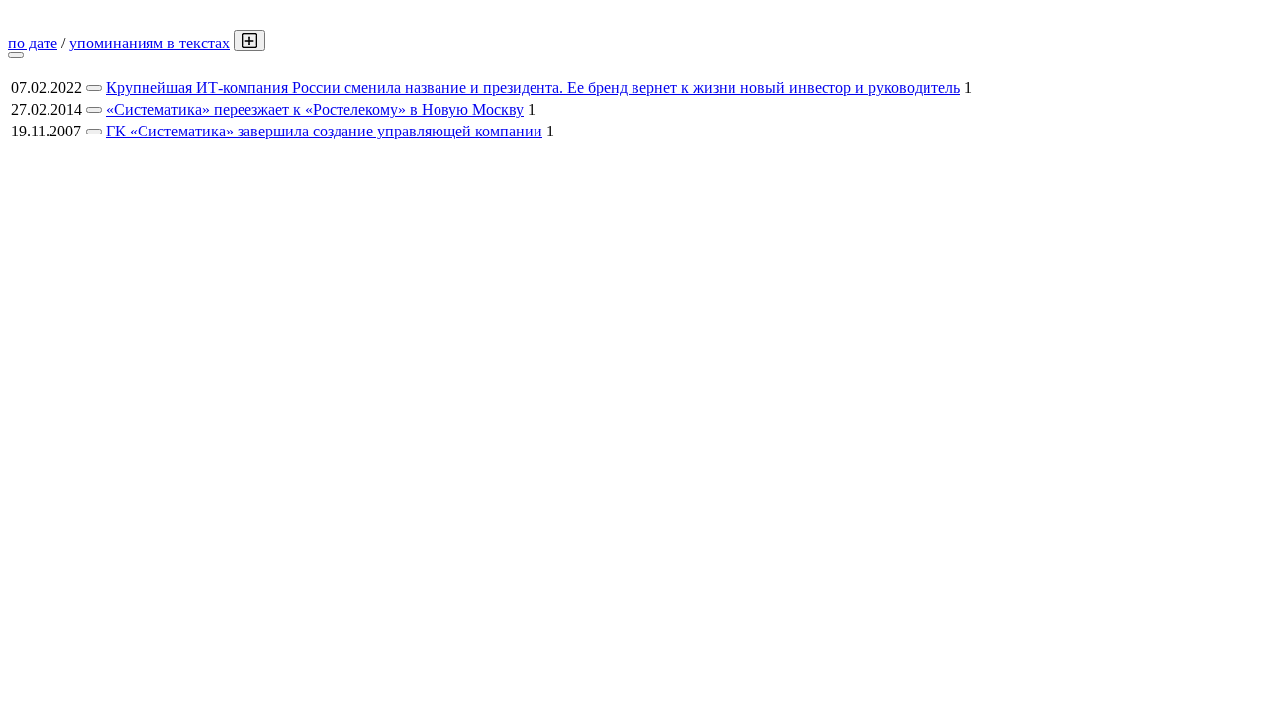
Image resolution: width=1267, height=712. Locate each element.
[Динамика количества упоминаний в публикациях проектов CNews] (16, 55)
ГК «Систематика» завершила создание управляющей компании (324, 131)
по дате (32, 43)
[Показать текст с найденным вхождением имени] (249, 40)
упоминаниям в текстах (149, 43)
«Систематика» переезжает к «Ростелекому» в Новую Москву (315, 109)
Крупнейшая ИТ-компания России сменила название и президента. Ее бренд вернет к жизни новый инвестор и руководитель (533, 87)
